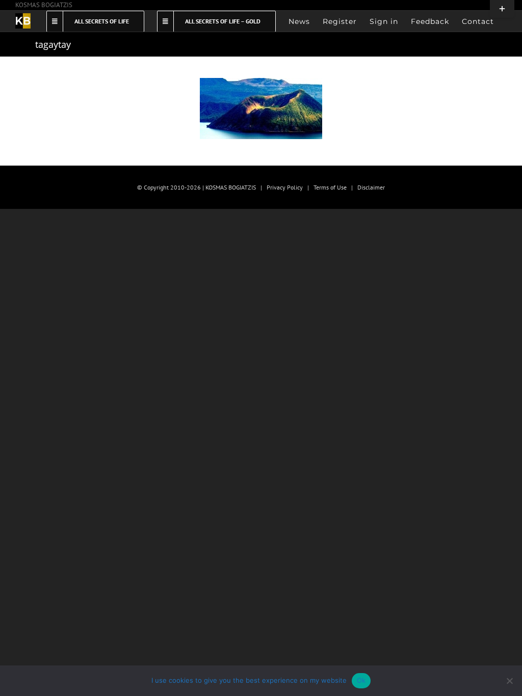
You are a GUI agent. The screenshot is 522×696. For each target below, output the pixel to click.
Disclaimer (371, 187)
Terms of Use (330, 187)
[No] (509, 681)
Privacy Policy (285, 187)
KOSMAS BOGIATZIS (43, 5)
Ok (361, 680)
